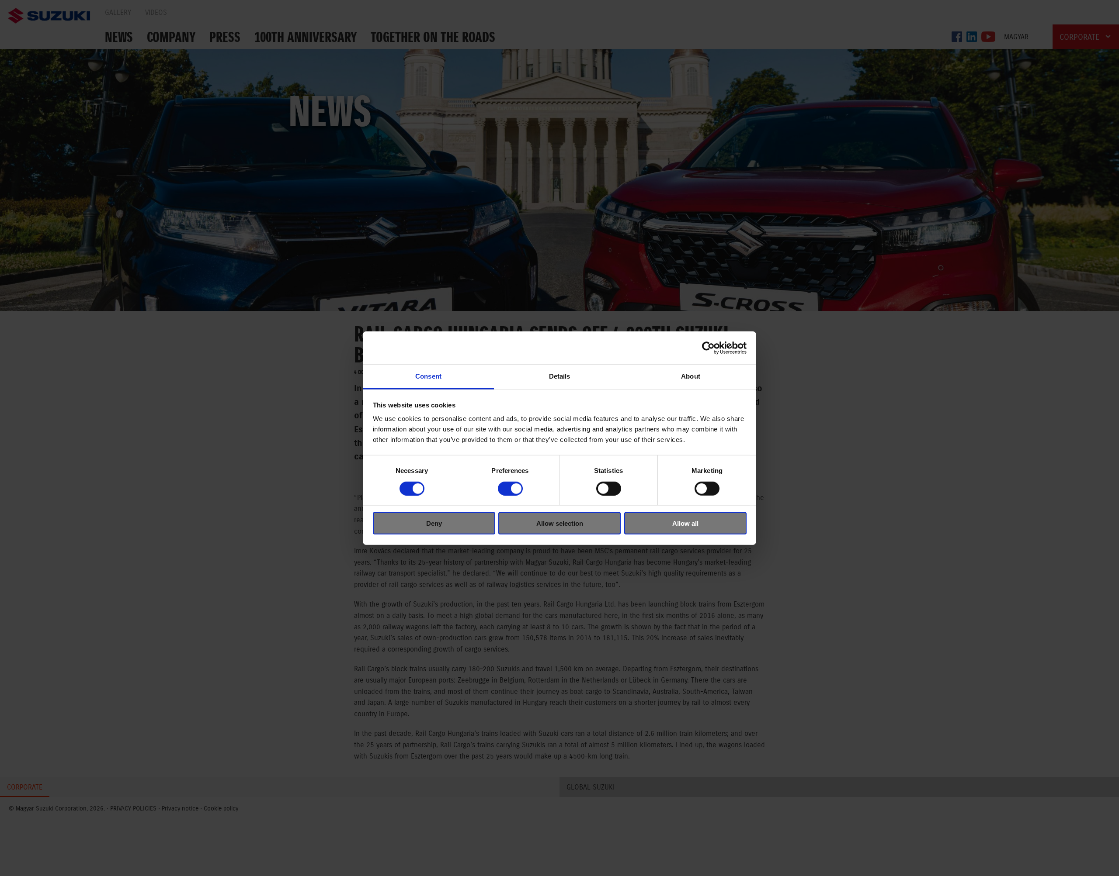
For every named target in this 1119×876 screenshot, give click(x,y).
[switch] (510, 488)
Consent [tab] (428, 376)
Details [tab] (559, 376)
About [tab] (690, 376)
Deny (434, 523)
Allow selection (559, 523)
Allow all (685, 523)
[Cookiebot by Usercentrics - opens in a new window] (708, 347)
